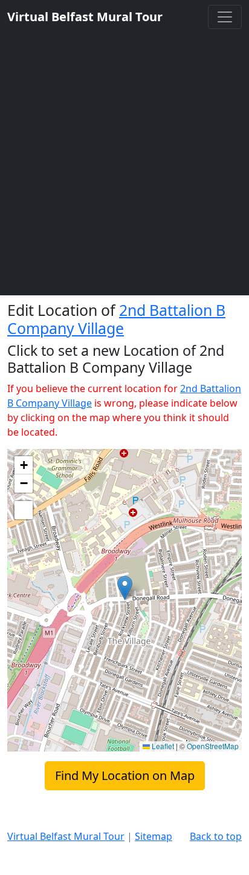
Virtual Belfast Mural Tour (65, 836)
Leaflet (162, 746)
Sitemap (153, 836)
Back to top (216, 836)
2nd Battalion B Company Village (116, 319)
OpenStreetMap (213, 746)
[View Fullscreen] (24, 510)
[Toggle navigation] (225, 17)
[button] (124, 587)
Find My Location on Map (125, 775)
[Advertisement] (124, 159)
